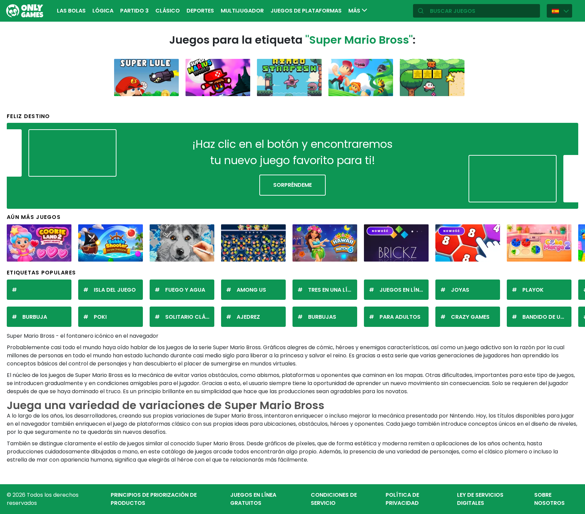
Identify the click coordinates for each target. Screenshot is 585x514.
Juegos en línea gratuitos (253, 499)
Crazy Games (470, 317)
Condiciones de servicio (334, 499)
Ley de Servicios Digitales (480, 499)
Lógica (102, 11)
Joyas (460, 290)
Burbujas (322, 317)
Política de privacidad (402, 499)
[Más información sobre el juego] (169, 88)
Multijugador (242, 11)
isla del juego (115, 290)
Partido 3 (134, 11)
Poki (100, 317)
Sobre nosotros (549, 499)
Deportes (200, 11)
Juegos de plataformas (306, 11)
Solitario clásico (189, 317)
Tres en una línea (332, 290)
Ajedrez (248, 317)
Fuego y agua (185, 290)
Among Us (251, 290)
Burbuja (34, 317)
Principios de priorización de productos (154, 499)
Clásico (167, 11)
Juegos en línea (403, 290)
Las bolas (71, 11)
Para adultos (400, 317)
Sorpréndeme (292, 185)
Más (355, 11)
